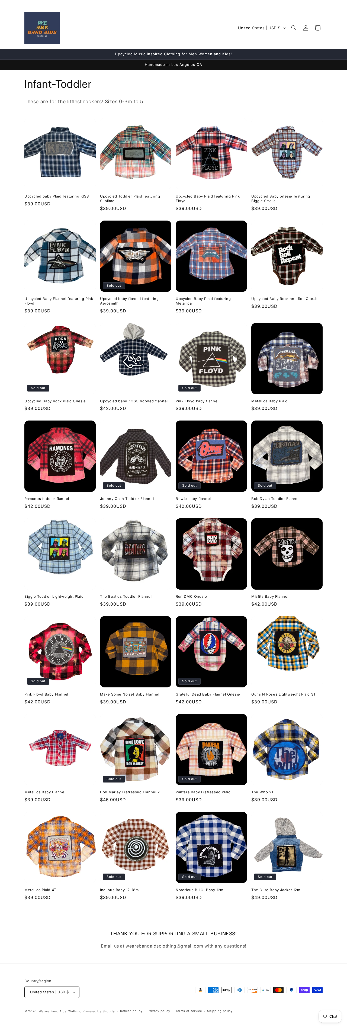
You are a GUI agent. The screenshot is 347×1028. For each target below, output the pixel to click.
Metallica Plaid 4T (40, 890)
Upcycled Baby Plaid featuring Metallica (203, 300)
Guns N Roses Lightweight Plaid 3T (283, 694)
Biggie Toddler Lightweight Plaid (53, 596)
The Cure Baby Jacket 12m (275, 890)
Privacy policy (159, 1011)
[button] (294, 28)
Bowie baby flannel (193, 498)
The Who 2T (262, 792)
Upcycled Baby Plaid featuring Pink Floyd (208, 198)
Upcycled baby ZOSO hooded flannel (134, 401)
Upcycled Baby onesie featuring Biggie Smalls (280, 198)
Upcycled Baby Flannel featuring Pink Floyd (58, 300)
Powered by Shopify (99, 1011)
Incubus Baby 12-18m (119, 890)
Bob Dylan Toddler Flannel (275, 498)
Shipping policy (220, 1011)
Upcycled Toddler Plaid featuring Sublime (130, 198)
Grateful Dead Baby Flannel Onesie (208, 694)
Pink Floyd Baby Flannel (46, 694)
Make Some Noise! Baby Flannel (129, 694)
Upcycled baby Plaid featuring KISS (56, 196)
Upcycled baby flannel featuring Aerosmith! (129, 300)
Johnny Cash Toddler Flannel (127, 498)
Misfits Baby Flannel (269, 596)
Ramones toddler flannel (46, 498)
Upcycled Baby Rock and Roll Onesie (285, 298)
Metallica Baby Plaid (269, 401)
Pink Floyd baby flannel (197, 401)
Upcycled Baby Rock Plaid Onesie (55, 401)
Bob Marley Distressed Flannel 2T (131, 792)
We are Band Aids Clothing (60, 1011)
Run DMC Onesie (191, 596)
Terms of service (188, 1011)
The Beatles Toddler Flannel (126, 596)
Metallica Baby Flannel (44, 792)
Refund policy (131, 1011)
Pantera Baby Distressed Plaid (203, 792)
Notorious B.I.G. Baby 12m (199, 890)
